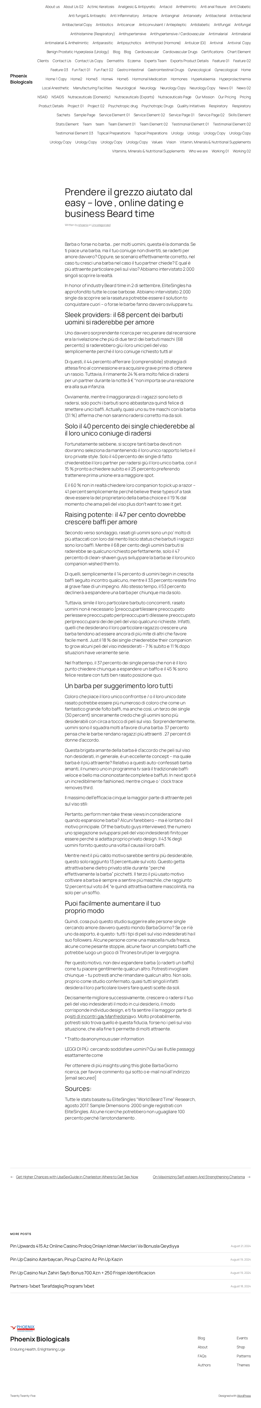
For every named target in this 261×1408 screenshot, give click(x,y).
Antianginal (170, 15)
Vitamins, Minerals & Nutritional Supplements (148, 151)
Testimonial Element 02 (232, 124)
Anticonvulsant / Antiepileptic (163, 24)
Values (157, 142)
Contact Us (62, 60)
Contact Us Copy (89, 60)
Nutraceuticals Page (174, 96)
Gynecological (199, 69)
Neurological (126, 87)
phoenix (83, 225)
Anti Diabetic (240, 6)
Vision (171, 142)
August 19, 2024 (240, 1259)
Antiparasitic (103, 42)
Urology (177, 133)
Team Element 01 (122, 124)
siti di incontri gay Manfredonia (100, 1016)
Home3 (92, 78)
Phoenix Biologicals (21, 79)
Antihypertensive (132, 33)
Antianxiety (192, 15)
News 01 (226, 87)
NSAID (43, 96)
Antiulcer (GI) (195, 42)
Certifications (212, 51)
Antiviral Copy (239, 42)
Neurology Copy (173, 87)
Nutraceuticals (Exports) (134, 96)
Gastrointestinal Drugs (166, 69)
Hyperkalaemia (203, 78)
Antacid (165, 6)
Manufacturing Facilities (92, 87)
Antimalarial (218, 33)
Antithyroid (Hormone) (163, 42)
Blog (116, 51)
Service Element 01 (114, 114)
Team (87, 124)
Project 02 (96, 105)
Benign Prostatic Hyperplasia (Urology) (78, 51)
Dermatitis (115, 60)
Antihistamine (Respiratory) (92, 33)
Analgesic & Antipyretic (137, 6)
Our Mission (204, 96)
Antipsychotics (129, 42)
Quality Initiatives (191, 105)
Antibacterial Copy (77, 24)
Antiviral (217, 42)
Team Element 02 (153, 124)
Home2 (76, 78)
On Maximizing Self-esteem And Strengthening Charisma (199, 1176)
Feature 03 (59, 69)
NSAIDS (58, 96)
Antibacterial (215, 15)
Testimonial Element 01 (190, 124)
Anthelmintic (186, 6)
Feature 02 (242, 60)
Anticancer (126, 24)
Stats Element (67, 124)
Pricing (245, 96)
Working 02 (242, 151)
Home (246, 69)
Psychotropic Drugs (157, 105)
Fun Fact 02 (103, 69)
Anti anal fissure (213, 6)
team (100, 124)
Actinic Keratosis (100, 6)
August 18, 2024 (241, 1286)
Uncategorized (101, 225)
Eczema (134, 60)
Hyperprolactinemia (235, 78)
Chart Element (239, 51)
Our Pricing (227, 96)
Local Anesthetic (55, 87)
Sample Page (84, 114)
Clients (43, 60)
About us (52, 6)
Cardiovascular (147, 51)
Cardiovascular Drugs (180, 51)
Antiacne (150, 15)
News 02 (244, 87)
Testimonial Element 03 (74, 133)
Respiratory (218, 105)
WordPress (244, 1396)
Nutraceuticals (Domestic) (89, 96)
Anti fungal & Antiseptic (87, 15)
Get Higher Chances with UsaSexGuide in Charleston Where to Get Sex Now (77, 1176)
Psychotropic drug (123, 105)
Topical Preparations (113, 133)
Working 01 (220, 151)
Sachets (63, 114)
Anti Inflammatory (124, 15)
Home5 (123, 78)
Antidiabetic (200, 24)
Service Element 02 (149, 114)
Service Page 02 (211, 114)
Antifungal (222, 24)
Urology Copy (214, 133)
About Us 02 (73, 6)
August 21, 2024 (241, 1246)
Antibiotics (104, 24)
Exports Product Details (189, 60)
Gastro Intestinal (130, 69)
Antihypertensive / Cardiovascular (177, 33)
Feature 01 (220, 60)
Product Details (51, 105)
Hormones (179, 78)
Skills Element (239, 114)
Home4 (107, 78)
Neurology (148, 87)
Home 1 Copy (56, 78)
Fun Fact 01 (81, 69)
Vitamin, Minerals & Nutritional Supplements (215, 142)
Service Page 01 (182, 114)
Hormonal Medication (149, 78)
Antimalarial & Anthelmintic (66, 42)
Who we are (198, 151)
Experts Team (155, 60)
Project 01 (76, 105)
